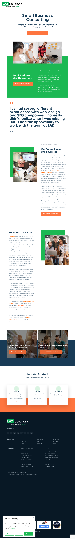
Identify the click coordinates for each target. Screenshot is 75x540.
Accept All (28, 533)
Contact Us (23, 441)
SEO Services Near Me (26, 462)
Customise (9, 533)
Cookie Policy (12, 528)
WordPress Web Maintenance (51, 455)
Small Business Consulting (27, 466)
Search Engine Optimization (27, 448)
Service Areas (56, 439)
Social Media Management (50, 459)
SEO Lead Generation (26, 451)
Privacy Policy (40, 443)
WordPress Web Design (50, 453)
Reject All (19, 533)
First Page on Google (49, 464)
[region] (19, 526)
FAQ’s (22, 443)
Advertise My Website (49, 466)
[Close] (33, 517)
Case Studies (40, 439)
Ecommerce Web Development (51, 457)
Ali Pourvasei (21, 305)
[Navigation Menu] (72, 5)
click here (16, 319)
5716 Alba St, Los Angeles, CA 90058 (17, 472)
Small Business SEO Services (27, 459)
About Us (23, 438)
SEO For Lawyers (25, 457)
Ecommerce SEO (24, 453)
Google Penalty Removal (26, 455)
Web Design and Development (51, 451)
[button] (37, 33)
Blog (38, 441)
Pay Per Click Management (50, 448)
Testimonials (55, 441)
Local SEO (47, 462)
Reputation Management (26, 464)
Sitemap (54, 443)
